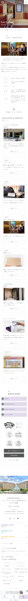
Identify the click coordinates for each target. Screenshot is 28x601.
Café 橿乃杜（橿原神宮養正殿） (9, 559)
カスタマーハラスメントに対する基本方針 (7, 573)
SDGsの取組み (7, 583)
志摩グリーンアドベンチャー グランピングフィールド (14, 551)
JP (20, 2)
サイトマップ (7, 562)
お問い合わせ (21, 576)
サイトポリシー (21, 565)
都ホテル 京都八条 (14, 600)
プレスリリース (21, 562)
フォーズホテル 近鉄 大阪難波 (9, 548)
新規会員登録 (14, 455)
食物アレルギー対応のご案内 (21, 573)
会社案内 (21, 580)
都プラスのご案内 (14, 460)
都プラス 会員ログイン (14, 450)
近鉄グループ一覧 (7, 580)
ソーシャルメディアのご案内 (7, 577)
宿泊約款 (7, 565)
